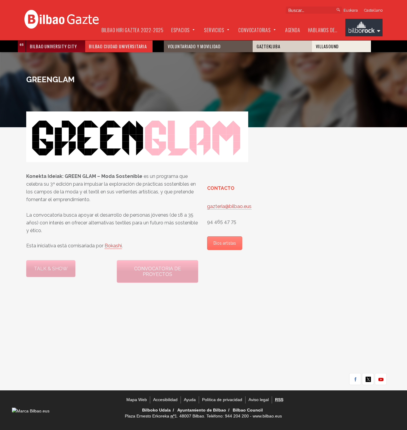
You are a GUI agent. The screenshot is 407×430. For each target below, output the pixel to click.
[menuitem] (133, 30)
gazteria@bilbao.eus (229, 206)
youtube (381, 379)
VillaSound (327, 46)
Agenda (292, 30)
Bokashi (113, 246)
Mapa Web (136, 400)
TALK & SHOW (51, 268)
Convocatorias (254, 30)
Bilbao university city (53, 46)
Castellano (373, 10)
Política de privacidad (222, 400)
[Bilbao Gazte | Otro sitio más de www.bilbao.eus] (61, 18)
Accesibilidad (165, 400)
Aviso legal (258, 400)
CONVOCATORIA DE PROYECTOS (157, 271)
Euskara (351, 10)
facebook (355, 379)
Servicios (214, 30)
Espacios (180, 30)
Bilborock (364, 28)
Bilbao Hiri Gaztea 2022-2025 (133, 30)
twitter (368, 379)
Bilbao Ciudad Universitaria (118, 46)
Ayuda (190, 400)
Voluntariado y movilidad (194, 46)
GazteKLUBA (268, 46)
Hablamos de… (323, 30)
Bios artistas (224, 243)
